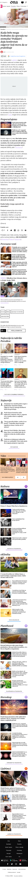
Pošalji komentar (16, 330)
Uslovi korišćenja (4, 302)
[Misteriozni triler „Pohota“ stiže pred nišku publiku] (6, 541)
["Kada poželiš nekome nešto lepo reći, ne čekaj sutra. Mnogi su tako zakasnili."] (6, 513)
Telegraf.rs (4, 2)
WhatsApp (4, 239)
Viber (11, 239)
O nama (4, 869)
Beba (8, 312)
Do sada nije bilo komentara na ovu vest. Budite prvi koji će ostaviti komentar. (12, 326)
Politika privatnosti (12, 872)
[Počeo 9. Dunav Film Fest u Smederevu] (14, 496)
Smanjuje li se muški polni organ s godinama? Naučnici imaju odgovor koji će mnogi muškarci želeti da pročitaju (14, 406)
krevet (3, 312)
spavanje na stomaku (17, 312)
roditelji (14, 60)
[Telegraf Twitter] (11, 864)
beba (10, 115)
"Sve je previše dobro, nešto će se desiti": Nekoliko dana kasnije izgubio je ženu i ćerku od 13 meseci (14, 424)
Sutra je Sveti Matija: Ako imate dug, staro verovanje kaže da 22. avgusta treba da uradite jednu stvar (13, 433)
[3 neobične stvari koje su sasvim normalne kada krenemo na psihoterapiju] (6, 594)
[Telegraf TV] (20, 864)
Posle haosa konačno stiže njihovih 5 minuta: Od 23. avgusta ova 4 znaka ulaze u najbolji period (14, 415)
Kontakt (18, 872)
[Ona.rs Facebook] (7, 864)
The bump (18, 147)
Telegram (17, 239)
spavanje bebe (5, 316)
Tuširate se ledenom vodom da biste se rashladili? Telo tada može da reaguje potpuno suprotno (14, 441)
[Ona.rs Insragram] (16, 864)
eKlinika (5, 554)
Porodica (3, 29)
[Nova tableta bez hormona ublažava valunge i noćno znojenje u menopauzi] (6, 584)
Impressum (14, 869)
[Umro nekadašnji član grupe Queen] (6, 522)
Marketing (9, 869)
